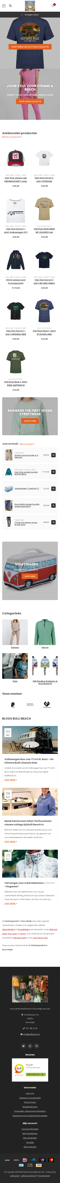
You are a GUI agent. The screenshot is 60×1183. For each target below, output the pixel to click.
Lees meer (10, 779)
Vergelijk (30, 1142)
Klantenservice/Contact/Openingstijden (30, 1115)
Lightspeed (14, 1176)
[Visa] (38, 1165)
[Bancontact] (21, 1165)
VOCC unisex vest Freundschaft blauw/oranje (15, 283)
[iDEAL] (25, 1160)
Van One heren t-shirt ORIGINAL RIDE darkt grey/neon (15, 334)
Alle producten (30, 1146)
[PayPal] (30, 1165)
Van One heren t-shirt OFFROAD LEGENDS (44, 181)
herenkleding (24, 929)
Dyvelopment (44, 1176)
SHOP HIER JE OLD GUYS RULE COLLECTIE (30, 46)
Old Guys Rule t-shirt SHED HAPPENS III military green (15, 385)
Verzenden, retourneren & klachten (30, 1111)
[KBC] (33, 1160)
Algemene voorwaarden (30, 1098)
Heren (35, 620)
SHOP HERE (30, 576)
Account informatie (30, 1129)
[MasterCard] (51, 1160)
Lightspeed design (28, 1176)
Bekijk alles (26, 444)
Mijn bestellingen (30, 1133)
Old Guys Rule (19, 937)
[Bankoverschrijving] (7, 1160)
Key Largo (12, 933)
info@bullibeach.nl (31, 1034)
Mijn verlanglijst (30, 1138)
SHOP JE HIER (30, 421)
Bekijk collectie (11, 137)
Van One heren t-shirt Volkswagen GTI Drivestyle (16, 232)
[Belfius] (16, 1160)
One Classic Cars (40, 937)
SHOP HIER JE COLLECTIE (30, 101)
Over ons (30, 1093)
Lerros (23, 933)
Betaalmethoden (30, 1106)
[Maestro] (42, 1160)
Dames (5, 620)
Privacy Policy (30, 1102)
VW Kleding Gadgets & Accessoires (42, 655)
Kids (4, 654)
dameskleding (8, 929)
